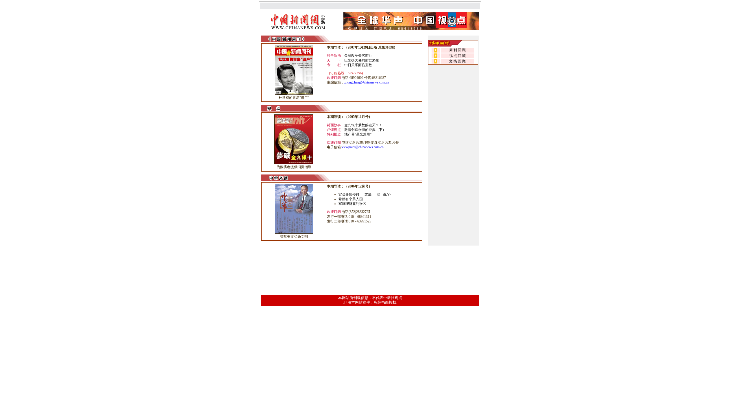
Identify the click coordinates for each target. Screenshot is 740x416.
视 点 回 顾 (457, 56)
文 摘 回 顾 (457, 61)
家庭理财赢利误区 (352, 204)
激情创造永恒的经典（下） (365, 130)
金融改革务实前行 (358, 55)
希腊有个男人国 (350, 199)
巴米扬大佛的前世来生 (361, 60)
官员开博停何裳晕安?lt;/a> (364, 194)
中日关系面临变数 (358, 65)
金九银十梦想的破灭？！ (363, 125)
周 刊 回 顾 (457, 50)
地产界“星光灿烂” (357, 134)
